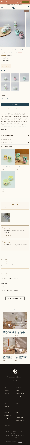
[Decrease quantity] (2, 98)
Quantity (3, 95)
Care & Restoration (20, 420)
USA (8, 435)
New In (6, 387)
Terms (14, 431)
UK (6, 435)
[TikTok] (20, 381)
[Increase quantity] (8, 98)
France (22, 435)
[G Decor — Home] (13, 7)
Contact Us (18, 387)
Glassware (6, 396)
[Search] (4, 7)
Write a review (21, 206)
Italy (12, 437)
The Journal (7, 425)
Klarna (17, 403)
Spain (15, 437)
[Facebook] (13, 381)
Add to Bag (15, 104)
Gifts (5, 403)
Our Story (6, 412)
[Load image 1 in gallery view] (12, 28)
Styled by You (7, 418)
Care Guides (18, 400)
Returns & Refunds (20, 393)
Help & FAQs (18, 396)
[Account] (23, 7)
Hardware (6, 390)
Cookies (20, 431)
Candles (6, 400)
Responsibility (7, 422)
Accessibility (14, 433)
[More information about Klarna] (22, 108)
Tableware (6, 393)
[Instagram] (10, 381)
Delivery (17, 390)
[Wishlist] (25, 7)
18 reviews (9, 55)
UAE (18, 437)
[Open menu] (2, 7)
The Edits (6, 406)
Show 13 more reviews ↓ (15, 298)
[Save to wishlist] (13, 313)
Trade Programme (19, 417)
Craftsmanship (7, 415)
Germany (18, 435)
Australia (12, 435)
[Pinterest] (16, 381)
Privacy (8, 431)
